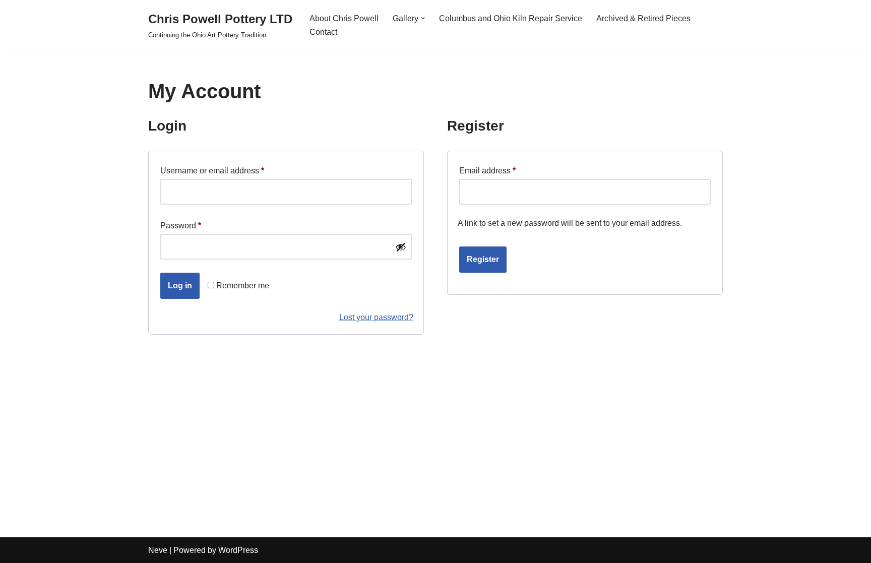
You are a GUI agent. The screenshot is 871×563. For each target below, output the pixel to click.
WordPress (238, 550)
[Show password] (400, 247)
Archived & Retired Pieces (643, 18)
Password (180, 225)
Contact (323, 32)
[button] (423, 18)
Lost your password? (376, 317)
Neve (157, 550)
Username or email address (212, 170)
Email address (487, 170)
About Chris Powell (344, 18)
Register (483, 259)
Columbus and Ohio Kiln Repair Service (510, 18)
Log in (180, 285)
